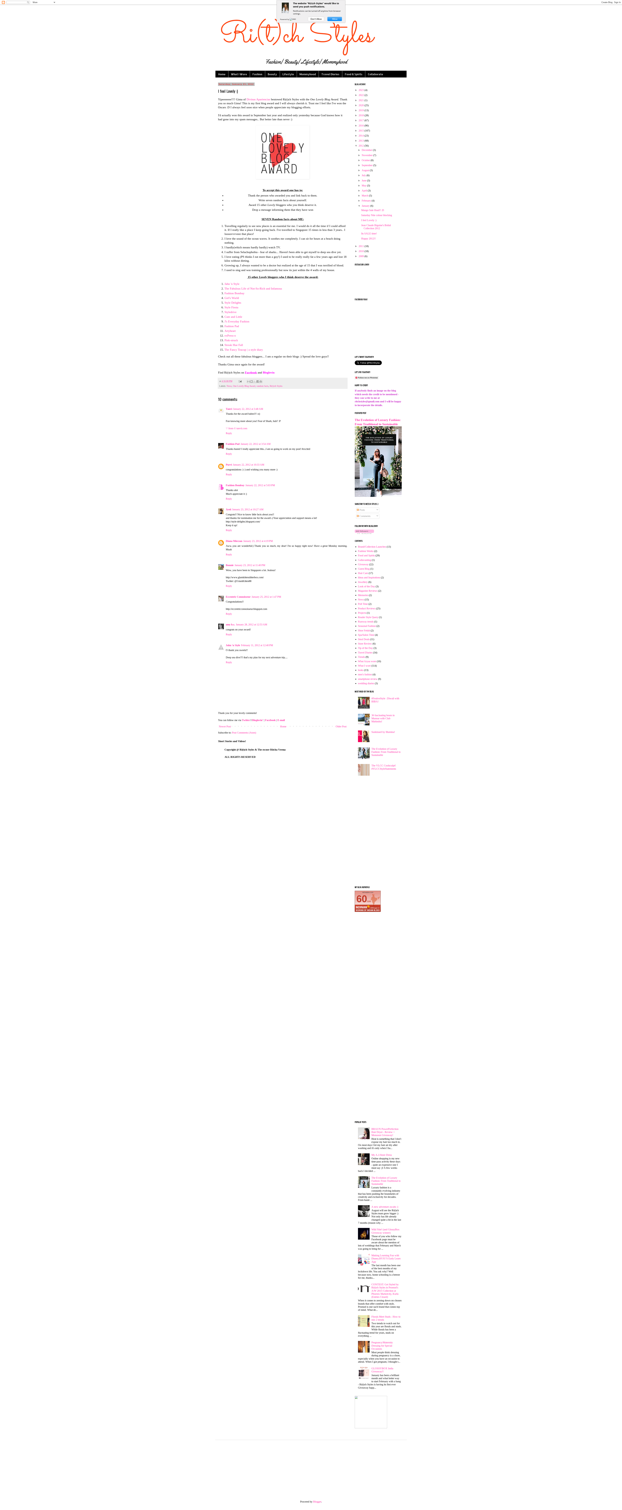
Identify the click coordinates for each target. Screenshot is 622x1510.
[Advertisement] (378, 832)
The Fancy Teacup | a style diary (244, 349)
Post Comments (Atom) (244, 732)
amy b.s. (230, 624)
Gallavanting (364, 560)
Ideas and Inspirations (369, 577)
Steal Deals (363, 639)
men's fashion (365, 674)
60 (361, 898)
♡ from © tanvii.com (236, 428)
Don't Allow (316, 19)
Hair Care (363, 573)
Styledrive (230, 312)
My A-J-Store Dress (381, 1155)
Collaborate (375, 74)
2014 (361, 135)
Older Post (341, 726)
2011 (361, 246)
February (367, 200)
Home (221, 74)
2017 (361, 120)
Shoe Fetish (364, 630)
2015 (361, 130)
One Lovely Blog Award (244, 386)
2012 (361, 145)
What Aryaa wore (367, 661)
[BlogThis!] (251, 381)
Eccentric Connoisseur (238, 596)
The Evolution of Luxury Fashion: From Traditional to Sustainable (386, 751)
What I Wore (239, 74)
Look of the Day (366, 586)
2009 (361, 256)
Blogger (317, 1501)
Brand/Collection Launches (372, 546)
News (229, 386)
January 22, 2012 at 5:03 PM (260, 485)
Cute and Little (233, 316)
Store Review (365, 643)
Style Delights (233, 302)
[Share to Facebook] (257, 381)
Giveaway (363, 564)
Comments (364, 516)
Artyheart (230, 330)
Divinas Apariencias (258, 99)
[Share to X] (254, 381)
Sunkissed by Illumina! (383, 732)
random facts (262, 386)
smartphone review (367, 679)
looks (360, 670)
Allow (334, 19)
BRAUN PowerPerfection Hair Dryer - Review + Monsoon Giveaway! (384, 1132)
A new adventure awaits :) (384, 1206)
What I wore (364, 665)
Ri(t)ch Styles (276, 386)
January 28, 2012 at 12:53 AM (251, 624)
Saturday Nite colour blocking (376, 215)
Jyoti (228, 509)
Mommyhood (307, 74)
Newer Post (225, 726)
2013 (361, 140)
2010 (361, 251)
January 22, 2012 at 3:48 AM (248, 409)
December (367, 150)
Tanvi (229, 409)
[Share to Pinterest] (260, 381)
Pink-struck (232, 340)
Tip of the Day (365, 648)
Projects (362, 612)
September (367, 165)
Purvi (229, 464)
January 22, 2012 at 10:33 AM (248, 464)
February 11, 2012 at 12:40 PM (257, 645)
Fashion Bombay (234, 293)
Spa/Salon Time (366, 635)
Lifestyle (288, 74)
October (366, 160)
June (364, 180)
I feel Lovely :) (368, 220)
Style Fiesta (231, 307)
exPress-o (230, 335)
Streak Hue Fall (234, 345)
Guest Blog (364, 568)
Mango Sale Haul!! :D (372, 210)
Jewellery (363, 582)
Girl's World (232, 298)
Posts (362, 510)
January (366, 205)
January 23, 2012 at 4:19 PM (258, 541)
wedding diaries (366, 683)
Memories (363, 595)
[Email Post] (240, 381)
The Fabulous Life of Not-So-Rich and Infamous (253, 288)
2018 (361, 115)
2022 (361, 95)
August (366, 170)
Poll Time (363, 604)
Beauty (272, 74)
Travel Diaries (330, 74)
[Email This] (248, 381)
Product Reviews (366, 608)
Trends (361, 657)
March (365, 195)
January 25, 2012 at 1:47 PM (266, 596)
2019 (361, 110)
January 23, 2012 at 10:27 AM (247, 509)
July (364, 175)
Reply (229, 433)
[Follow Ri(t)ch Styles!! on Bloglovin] (364, 533)
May (364, 185)
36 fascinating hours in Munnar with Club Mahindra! (383, 718)
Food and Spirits (366, 555)
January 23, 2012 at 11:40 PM (250, 565)
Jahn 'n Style (232, 283)
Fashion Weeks (366, 551)
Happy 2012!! (368, 238)
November (367, 155)
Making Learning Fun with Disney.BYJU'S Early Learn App (386, 1258)
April (365, 190)
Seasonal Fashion (367, 626)
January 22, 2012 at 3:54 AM (256, 444)
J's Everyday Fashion (237, 321)
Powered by (285, 19)
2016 (361, 125)
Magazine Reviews (368, 590)
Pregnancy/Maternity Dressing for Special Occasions (382, 1345)
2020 (361, 105)
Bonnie (230, 565)
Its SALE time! (369, 233)
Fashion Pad (232, 326)
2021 (361, 100)
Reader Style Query (368, 617)
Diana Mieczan (234, 541)
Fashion (257, 74)
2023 (361, 90)
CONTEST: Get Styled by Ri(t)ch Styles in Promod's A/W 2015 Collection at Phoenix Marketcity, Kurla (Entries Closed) (385, 1290)
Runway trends (366, 621)
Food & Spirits (353, 74)
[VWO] (293, 19)
